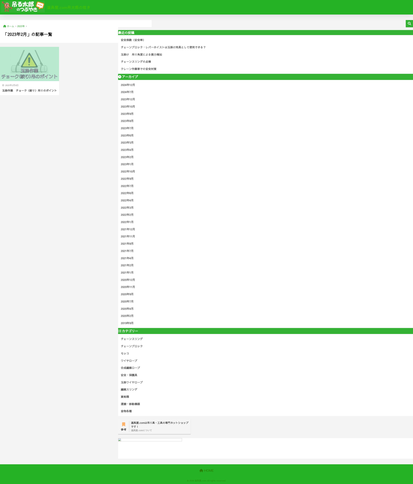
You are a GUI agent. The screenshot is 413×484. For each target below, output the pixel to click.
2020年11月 (128, 287)
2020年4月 (127, 309)
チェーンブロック (132, 346)
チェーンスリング (132, 339)
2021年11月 (128, 236)
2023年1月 (127, 164)
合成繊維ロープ (130, 368)
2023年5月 (127, 142)
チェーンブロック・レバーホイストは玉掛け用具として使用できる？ (163, 47)
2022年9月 (127, 179)
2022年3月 (127, 207)
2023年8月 (127, 121)
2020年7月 (127, 301)
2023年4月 (127, 150)
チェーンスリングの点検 (136, 61)
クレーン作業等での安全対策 (138, 69)
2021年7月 (127, 251)
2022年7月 (127, 186)
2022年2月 (127, 215)
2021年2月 (127, 265)
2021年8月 (127, 243)
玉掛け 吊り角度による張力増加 (141, 54)
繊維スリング (129, 389)
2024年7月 (127, 92)
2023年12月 (128, 99)
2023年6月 (127, 135)
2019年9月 (127, 323)
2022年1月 (127, 222)
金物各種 (126, 411)
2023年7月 (127, 128)
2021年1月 (127, 272)
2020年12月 (128, 280)
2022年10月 (128, 171)
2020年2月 (127, 316)
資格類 (125, 397)
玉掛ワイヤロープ (132, 382)
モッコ (125, 353)
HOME (208, 470)
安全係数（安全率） (133, 40)
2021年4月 (127, 258)
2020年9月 (127, 294)
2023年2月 (127, 157)
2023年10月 (128, 106)
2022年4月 (127, 200)
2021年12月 (128, 229)
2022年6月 (127, 193)
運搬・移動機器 (130, 404)
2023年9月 (127, 114)
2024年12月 (128, 85)
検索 (409, 23)
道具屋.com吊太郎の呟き (68, 7)
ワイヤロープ (129, 361)
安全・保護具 (129, 375)
